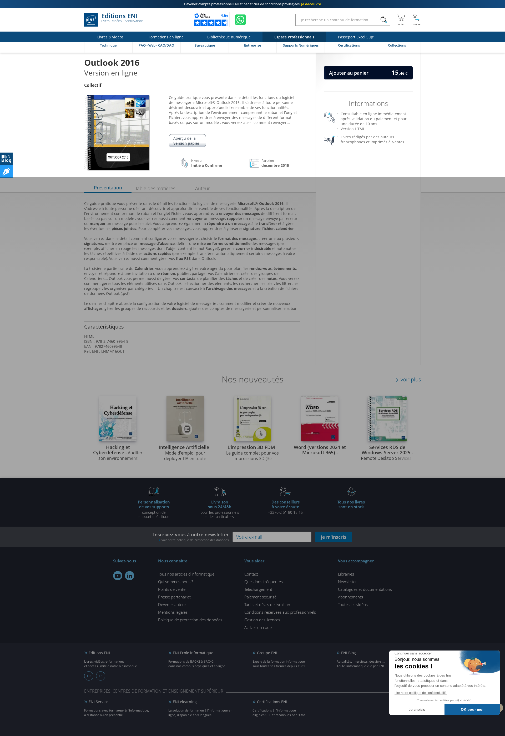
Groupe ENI (267, 652)
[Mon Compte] (416, 20)
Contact (251, 574)
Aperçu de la (186, 141)
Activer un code (258, 627)
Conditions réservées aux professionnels (280, 612)
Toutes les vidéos (353, 604)
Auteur (202, 188)
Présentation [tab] (108, 187)
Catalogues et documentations (365, 589)
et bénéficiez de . (252, 4)
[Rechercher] (384, 20)
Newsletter (347, 581)
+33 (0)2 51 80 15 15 (285, 507)
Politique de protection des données (190, 619)
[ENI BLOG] (6, 159)
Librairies (346, 574)
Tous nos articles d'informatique (186, 574)
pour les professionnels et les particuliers (219, 509)
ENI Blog (348, 652)
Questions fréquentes (263, 581)
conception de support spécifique (154, 509)
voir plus (411, 379)
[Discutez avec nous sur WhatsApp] (240, 19)
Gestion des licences (262, 619)
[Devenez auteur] (6, 171)
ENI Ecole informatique (193, 652)
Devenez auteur (172, 604)
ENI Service (98, 701)
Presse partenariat (174, 596)
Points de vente (171, 589)
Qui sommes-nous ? (175, 581)
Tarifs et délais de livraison (267, 604)
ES (101, 676)
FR (88, 676)
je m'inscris (333, 537)
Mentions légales (173, 612)
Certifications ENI (272, 701)
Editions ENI (122, 18)
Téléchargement (258, 589)
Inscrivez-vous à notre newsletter (191, 536)
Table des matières (155, 188)
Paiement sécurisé (260, 596)
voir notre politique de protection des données (195, 540)
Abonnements (350, 596)
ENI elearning (185, 701)
